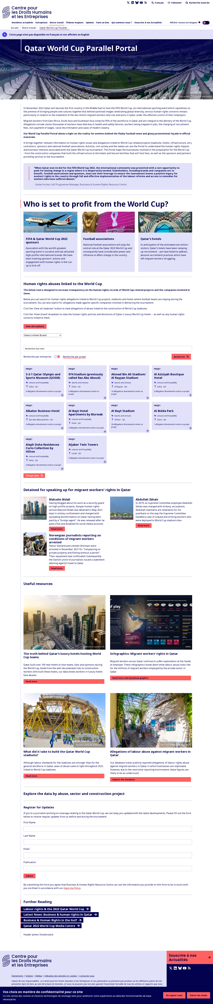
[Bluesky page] (137, 2)
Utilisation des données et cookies (60, 975)
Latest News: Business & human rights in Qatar (57, 914)
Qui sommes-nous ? (121, 22)
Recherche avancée (199, 2)
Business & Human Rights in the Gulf (50, 920)
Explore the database (123, 779)
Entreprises (42, 22)
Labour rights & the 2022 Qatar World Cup (53, 909)
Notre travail (56, 22)
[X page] (128, 2)
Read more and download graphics (130, 678)
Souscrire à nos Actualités (148, 22)
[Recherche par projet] (57, 357)
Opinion (90, 22)
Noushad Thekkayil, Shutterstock (89, 744)
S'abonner (176, 2)
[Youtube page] (141, 2)
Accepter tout (174, 995)
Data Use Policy (72, 888)
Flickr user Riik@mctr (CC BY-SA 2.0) (60, 229)
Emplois (29, 975)
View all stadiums (35, 326)
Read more (57, 529)
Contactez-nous (86, 975)
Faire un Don (102, 22)
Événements (17, 975)
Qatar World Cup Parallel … (54, 27)
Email (26, 848)
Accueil (15, 27)
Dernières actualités (22, 22)
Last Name (29, 835)
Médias (38, 975)
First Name (29, 822)
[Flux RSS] (145, 2)
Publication (29, 862)
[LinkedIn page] (132, 2)
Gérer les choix (198, 995)
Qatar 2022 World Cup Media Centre (49, 926)
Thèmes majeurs (74, 22)
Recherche (179, 356)
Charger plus (32, 475)
